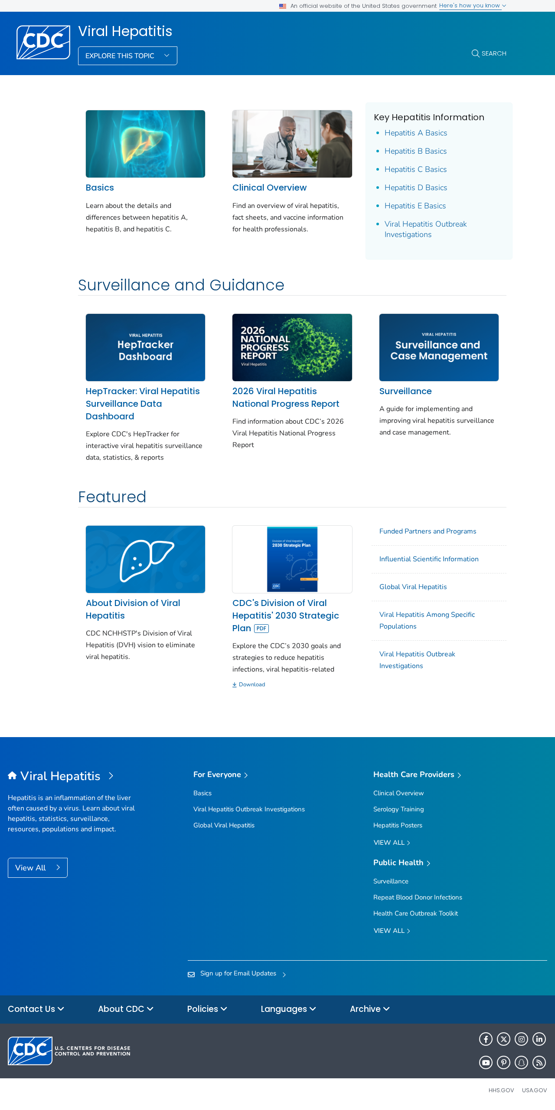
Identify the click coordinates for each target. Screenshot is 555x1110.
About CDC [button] (122, 1009)
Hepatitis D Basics (416, 187)
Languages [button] (285, 1009)
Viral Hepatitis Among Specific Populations (427, 620)
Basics (100, 187)
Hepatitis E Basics (415, 206)
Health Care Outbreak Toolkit (415, 913)
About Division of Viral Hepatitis (133, 609)
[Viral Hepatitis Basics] (145, 143)
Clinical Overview (269, 187)
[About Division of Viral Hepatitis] (145, 558)
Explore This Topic (120, 56)
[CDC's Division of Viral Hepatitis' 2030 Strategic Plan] (292, 558)
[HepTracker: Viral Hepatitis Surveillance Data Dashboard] (145, 347)
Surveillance (405, 391)
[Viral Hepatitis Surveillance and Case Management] (439, 347)
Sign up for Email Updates (238, 973)
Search (494, 53)
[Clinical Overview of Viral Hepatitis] (292, 143)
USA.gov (534, 1090)
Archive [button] (366, 1009)
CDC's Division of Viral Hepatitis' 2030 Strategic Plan (285, 615)
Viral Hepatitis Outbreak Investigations (426, 229)
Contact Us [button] (32, 1009)
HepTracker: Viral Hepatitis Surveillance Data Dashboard (143, 403)
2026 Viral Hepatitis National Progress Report (286, 397)
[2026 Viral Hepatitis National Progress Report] (292, 347)
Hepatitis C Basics (416, 169)
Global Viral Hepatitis (413, 587)
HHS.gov (501, 1090)
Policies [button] (203, 1009)
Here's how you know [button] (470, 5)
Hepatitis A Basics (416, 133)
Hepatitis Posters (397, 825)
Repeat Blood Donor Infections (417, 897)
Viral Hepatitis (125, 31)
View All (31, 868)
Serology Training (398, 809)
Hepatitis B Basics (416, 151)
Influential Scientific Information (429, 559)
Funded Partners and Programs (428, 531)
